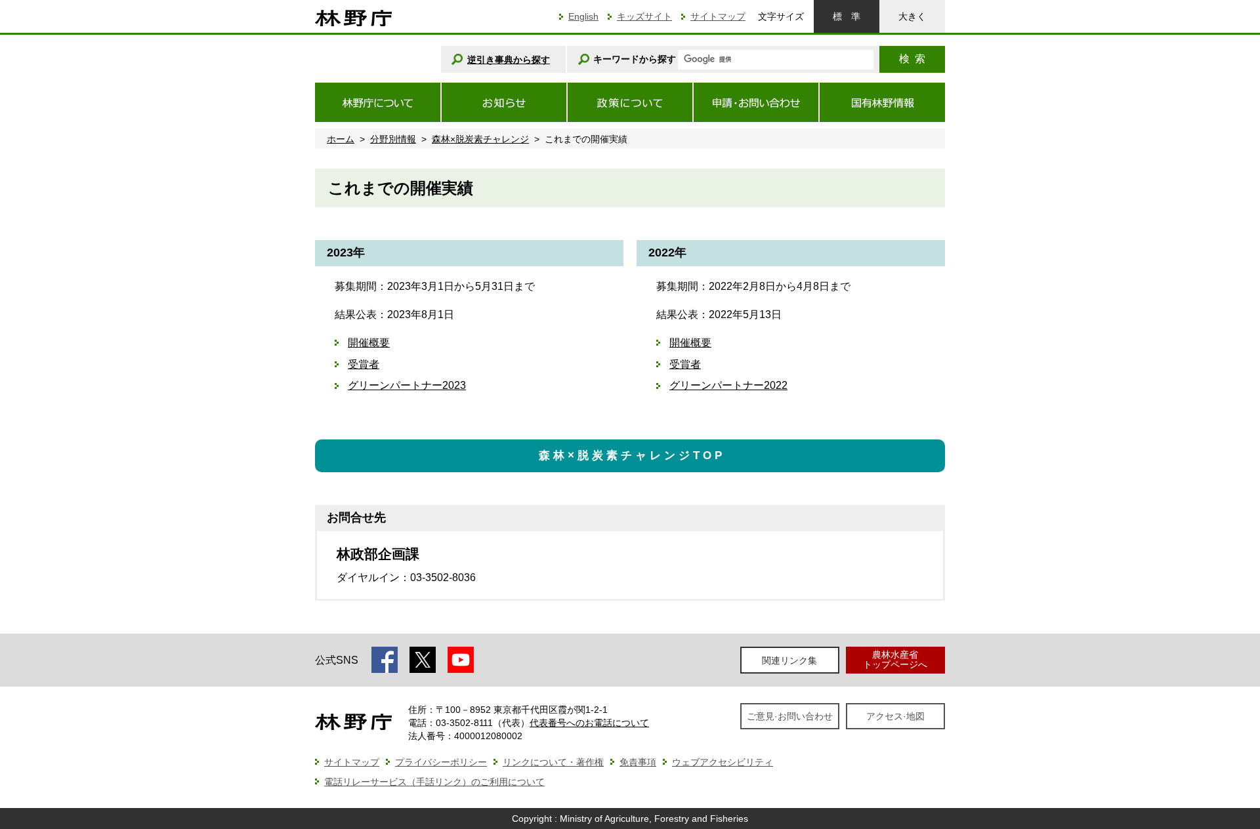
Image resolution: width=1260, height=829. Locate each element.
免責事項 (638, 762)
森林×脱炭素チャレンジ (480, 139)
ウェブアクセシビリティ (722, 762)
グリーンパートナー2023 (407, 385)
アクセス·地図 (895, 716)
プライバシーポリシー (441, 762)
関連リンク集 (789, 660)
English (583, 16)
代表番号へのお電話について (589, 723)
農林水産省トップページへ (895, 659)
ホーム (340, 139)
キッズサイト (644, 16)
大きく (912, 16)
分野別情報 (393, 139)
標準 (846, 16)
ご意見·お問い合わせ (790, 716)
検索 (912, 58)
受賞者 (363, 364)
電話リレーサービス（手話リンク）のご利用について (434, 782)
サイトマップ (718, 16)
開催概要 (369, 342)
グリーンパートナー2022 (728, 385)
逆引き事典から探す (508, 59)
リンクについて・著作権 (553, 762)
